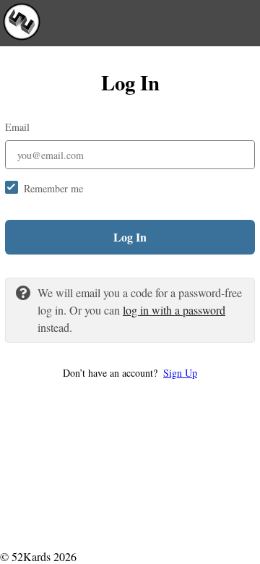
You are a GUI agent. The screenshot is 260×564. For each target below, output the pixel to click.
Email (17, 127)
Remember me (53, 188)
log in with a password (174, 309)
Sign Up (180, 373)
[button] (130, 373)
